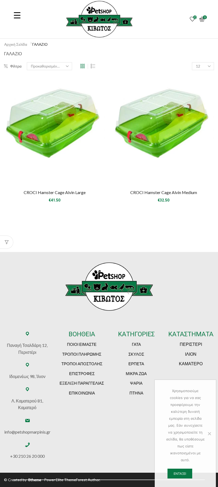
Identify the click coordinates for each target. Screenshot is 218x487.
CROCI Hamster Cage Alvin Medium (163, 192)
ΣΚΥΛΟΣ (136, 354)
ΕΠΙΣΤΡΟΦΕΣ (82, 373)
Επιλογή (54, 176)
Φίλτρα (16, 66)
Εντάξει (180, 474)
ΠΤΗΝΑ (136, 393)
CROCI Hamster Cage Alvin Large (55, 192)
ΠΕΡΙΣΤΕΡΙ (191, 344)
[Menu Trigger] (17, 15)
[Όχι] (209, 433)
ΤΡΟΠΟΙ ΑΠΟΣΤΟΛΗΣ (81, 363)
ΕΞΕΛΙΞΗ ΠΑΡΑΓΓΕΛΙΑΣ (82, 383)
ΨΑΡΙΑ (136, 383)
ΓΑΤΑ (136, 344)
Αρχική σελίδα (15, 44)
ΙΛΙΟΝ (190, 353)
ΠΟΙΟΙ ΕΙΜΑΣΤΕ (82, 344)
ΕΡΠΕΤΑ (136, 363)
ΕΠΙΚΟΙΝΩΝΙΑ (82, 393)
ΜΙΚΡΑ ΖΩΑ (136, 373)
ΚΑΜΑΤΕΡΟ (191, 363)
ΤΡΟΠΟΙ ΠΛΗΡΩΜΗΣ (81, 354)
